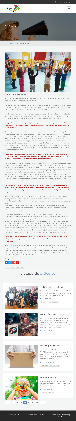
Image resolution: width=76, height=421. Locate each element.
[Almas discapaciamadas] (21, 324)
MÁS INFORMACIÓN (46, 299)
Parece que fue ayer (50, 346)
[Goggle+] (13, 262)
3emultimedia (43, 415)
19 (33, 403)
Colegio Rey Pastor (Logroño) (14, 267)
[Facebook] (6, 262)
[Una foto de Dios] (21, 388)
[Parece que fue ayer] (21, 356)
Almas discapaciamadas (52, 314)
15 (17, 403)
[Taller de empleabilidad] (21, 297)
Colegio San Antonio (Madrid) (49, 302)
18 (29, 403)
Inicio (6, 43)
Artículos (12, 43)
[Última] (44, 402)
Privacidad (65, 415)
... (9, 403)
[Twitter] (10, 262)
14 (13, 403)
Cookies (61, 417)
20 (37, 403)
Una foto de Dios (48, 377)
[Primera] (6, 402)
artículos (48, 273)
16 (21, 403)
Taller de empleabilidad (51, 287)
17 (25, 403)
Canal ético (56, 415)
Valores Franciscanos (47, 392)
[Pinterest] (17, 262)
